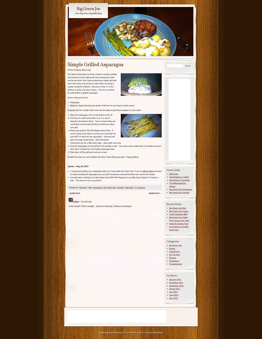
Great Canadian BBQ (178, 214)
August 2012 (174, 289)
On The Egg (174, 255)
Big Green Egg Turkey (178, 211)
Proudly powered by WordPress (110, 332)
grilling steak (147, 171)
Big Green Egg (109, 187)
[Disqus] (115, 231)
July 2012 (173, 292)
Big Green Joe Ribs (177, 208)
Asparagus (97, 187)
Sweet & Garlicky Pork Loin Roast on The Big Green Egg (178, 227)
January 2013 (175, 279)
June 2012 (173, 295)
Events (172, 248)
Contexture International (154, 332)
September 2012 (176, 286)
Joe (89, 70)
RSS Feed (173, 174)
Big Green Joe (88, 9)
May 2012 (173, 298)
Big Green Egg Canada (179, 192)
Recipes (82, 187)
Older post (74, 193)
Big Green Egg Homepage (180, 189)
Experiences (174, 251)
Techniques (174, 261)
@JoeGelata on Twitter (179, 177)
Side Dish (129, 187)
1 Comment (140, 187)
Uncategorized (175, 264)
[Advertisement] (179, 120)
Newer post (155, 193)
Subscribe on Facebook (179, 180)
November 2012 (176, 283)
